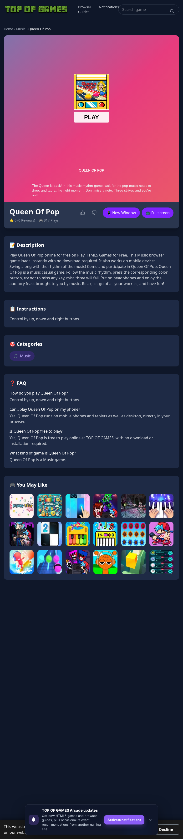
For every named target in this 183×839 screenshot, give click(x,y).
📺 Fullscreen (158, 212)
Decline (166, 829)
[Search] (172, 11)
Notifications (109, 7)
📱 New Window (121, 212)
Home (8, 29)
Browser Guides (84, 9)
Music (20, 29)
